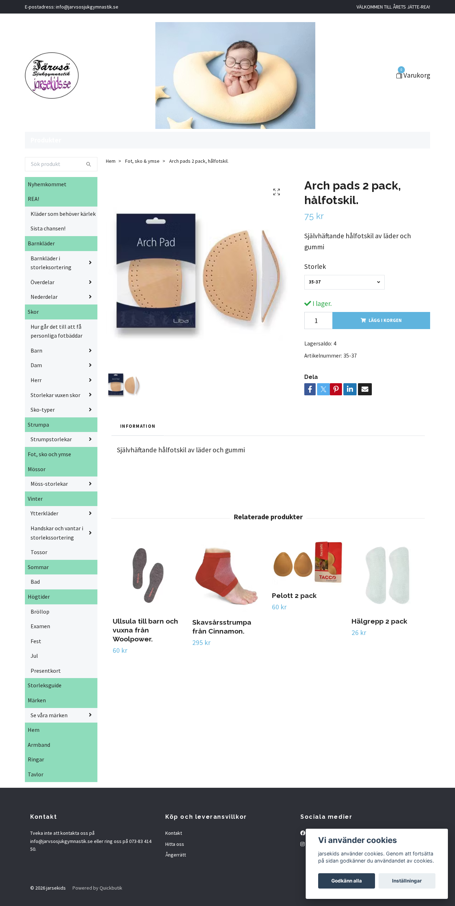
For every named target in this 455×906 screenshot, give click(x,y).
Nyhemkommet (47, 184)
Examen (40, 626)
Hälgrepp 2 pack (379, 621)
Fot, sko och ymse (49, 454)
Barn (36, 350)
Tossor (39, 552)
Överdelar (42, 282)
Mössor (37, 469)
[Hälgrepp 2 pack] (387, 575)
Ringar (36, 759)
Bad (35, 581)
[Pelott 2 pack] (307, 562)
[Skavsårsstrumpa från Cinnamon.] (228, 576)
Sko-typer (43, 409)
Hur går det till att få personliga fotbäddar (56, 331)
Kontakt (173, 833)
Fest (36, 641)
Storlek (315, 266)
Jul (34, 655)
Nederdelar (44, 296)
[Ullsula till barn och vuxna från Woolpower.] (148, 575)
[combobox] (344, 282)
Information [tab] (137, 426)
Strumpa (38, 424)
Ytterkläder (44, 513)
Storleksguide (44, 685)
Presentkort (46, 670)
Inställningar (407, 881)
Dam (36, 365)
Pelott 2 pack (294, 595)
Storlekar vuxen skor (55, 395)
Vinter (35, 498)
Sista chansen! (48, 228)
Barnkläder (41, 243)
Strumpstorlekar (51, 439)
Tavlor (35, 774)
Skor (33, 311)
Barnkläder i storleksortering (51, 263)
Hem (33, 729)
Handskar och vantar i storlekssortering (57, 533)
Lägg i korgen (385, 320)
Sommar (38, 567)
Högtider (39, 596)
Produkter (46, 140)
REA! (33, 198)
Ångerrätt (175, 855)
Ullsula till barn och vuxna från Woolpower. (145, 630)
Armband (39, 744)
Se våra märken (49, 715)
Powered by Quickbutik (97, 888)
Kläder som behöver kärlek (63, 213)
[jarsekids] (52, 75)
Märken (37, 700)
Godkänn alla (346, 881)
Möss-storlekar (49, 483)
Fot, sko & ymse (142, 161)
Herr (36, 380)
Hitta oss (174, 844)
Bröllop (40, 611)
